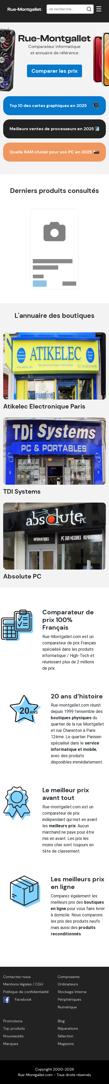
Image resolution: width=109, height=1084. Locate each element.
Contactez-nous (17, 976)
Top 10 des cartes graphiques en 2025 (48, 105)
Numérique (67, 1007)
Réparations (68, 1028)
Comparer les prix (54, 70)
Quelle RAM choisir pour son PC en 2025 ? (52, 152)
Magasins (66, 1043)
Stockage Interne (72, 991)
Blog (61, 1021)
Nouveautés (13, 1036)
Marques (10, 1043)
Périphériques (69, 999)
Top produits (14, 1028)
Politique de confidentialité (26, 991)
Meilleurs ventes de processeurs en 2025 (52, 129)
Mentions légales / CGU (23, 984)
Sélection (65, 1036)
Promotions (12, 1021)
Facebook (22, 999)
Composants (69, 976)
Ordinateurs (68, 984)
